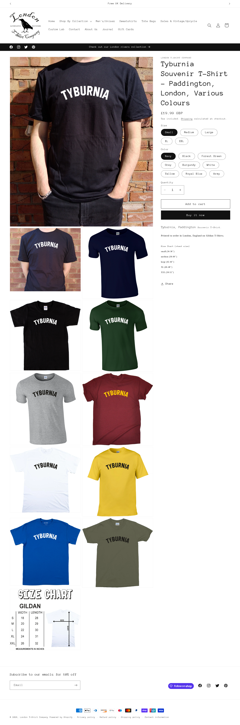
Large (209, 132)
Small (169, 132)
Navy (168, 156)
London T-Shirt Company (34, 717)
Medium (189, 132)
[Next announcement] (229, 4)
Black (187, 156)
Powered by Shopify (61, 717)
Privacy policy (86, 717)
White (211, 165)
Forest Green (212, 156)
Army (216, 173)
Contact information (157, 717)
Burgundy (189, 165)
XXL (181, 141)
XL (166, 141)
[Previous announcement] (10, 4)
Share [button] (169, 283)
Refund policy (108, 717)
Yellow (170, 173)
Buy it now (195, 215)
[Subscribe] (76, 685)
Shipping (187, 118)
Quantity (167, 182)
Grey (168, 165)
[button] (75, 21)
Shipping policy (130, 717)
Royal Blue (194, 173)
